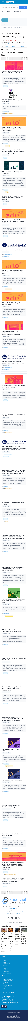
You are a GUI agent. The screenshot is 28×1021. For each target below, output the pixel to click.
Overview (5, 27)
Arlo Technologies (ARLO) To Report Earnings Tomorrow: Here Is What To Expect (12, 272)
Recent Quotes (5, 11)
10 (26, 57)
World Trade (11, 113)
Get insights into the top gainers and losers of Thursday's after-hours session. (12, 197)
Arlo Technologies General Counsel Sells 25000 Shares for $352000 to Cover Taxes (13, 600)
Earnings (6, 113)
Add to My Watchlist (5, 44)
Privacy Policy (14, 1015)
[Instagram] (19, 918)
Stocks (12, 20)
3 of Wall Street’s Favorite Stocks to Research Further (12, 834)
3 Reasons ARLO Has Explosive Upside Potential (13, 503)
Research (22, 46)
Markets (5, 20)
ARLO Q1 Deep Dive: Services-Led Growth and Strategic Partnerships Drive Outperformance (13, 129)
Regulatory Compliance (9, 615)
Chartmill (5, 157)
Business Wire (6, 256)
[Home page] (10, 2)
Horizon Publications (16, 1012)
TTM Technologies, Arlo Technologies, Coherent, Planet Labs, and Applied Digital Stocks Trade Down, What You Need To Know (13, 865)
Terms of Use (9, 1015)
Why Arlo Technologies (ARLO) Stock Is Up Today (13, 414)
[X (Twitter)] (8, 918)
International (19, 27)
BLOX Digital (13, 1018)
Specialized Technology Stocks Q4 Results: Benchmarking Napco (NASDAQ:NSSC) (12, 688)
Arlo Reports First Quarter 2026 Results (13, 250)
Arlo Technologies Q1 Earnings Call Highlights (12, 172)
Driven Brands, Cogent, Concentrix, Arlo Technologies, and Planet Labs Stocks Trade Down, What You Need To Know (13, 471)
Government (11, 874)
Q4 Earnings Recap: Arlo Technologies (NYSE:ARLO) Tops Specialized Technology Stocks (13, 569)
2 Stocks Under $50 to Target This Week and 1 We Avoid (13, 303)
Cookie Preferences (16, 1016)
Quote (6, 46)
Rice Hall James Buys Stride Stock (12, 780)
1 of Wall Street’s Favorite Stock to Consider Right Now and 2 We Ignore (12, 72)
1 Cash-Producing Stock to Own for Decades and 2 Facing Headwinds (12, 806)
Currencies (13, 27)
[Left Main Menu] (2, 2)
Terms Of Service (16, 913)
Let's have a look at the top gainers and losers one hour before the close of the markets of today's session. (13, 880)
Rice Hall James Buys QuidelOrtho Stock (12, 749)
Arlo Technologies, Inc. (8, 254)
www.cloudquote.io (14, 908)
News (9, 27)
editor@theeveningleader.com (12, 1002)
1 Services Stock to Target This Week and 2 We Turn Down (14, 659)
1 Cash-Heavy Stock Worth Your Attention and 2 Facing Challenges (14, 386)
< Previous (4, 58)
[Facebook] (12, 918)
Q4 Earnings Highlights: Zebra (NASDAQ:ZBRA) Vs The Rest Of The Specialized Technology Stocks (12, 333)
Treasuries (5, 29)
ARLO (21, 36)
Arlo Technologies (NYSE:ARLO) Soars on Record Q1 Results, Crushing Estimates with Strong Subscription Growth (14, 151)
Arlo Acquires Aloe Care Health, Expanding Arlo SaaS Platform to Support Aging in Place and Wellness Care (14, 448)
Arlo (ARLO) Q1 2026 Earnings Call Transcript (12, 100)
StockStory (5, 143)
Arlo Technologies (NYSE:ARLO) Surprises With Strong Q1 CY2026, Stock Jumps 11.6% (14, 221)
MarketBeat (5, 189)
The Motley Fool (6, 111)
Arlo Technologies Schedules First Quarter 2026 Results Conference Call (13, 362)
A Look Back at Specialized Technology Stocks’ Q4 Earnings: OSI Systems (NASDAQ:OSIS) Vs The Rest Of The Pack (14, 536)
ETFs (19, 20)
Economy (6, 432)
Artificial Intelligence (8, 288)
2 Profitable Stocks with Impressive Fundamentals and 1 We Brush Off (12, 630)
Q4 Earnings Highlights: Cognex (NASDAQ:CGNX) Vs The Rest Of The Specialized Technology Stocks (12, 718)
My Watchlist (16, 11)
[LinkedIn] (15, 918)
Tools (4, 24)
